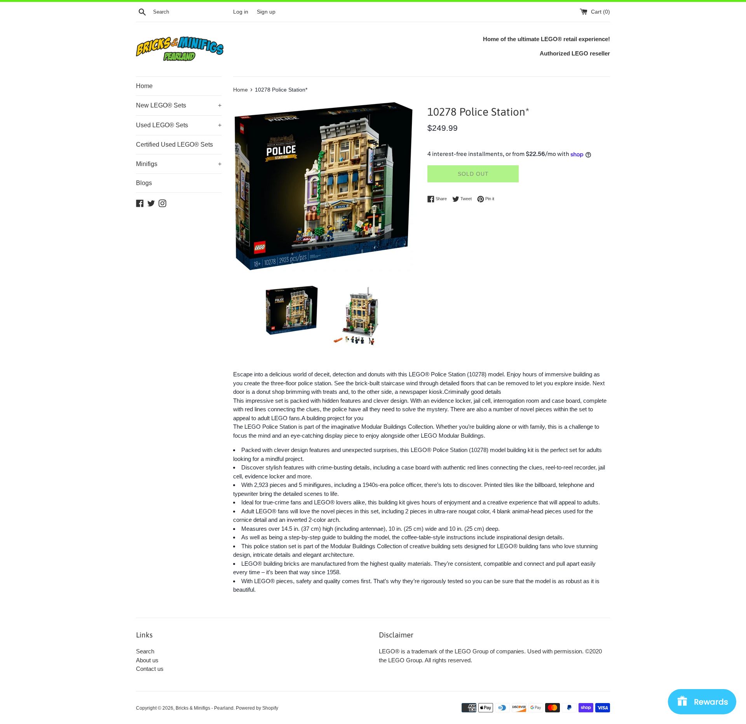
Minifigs (178, 164)
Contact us (150, 668)
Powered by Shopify (257, 708)
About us (147, 660)
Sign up (266, 12)
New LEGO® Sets (178, 105)
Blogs (144, 183)
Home (144, 86)
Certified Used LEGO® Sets (174, 144)
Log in (240, 12)
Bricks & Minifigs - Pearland (205, 708)
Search (145, 651)
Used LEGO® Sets (178, 125)
